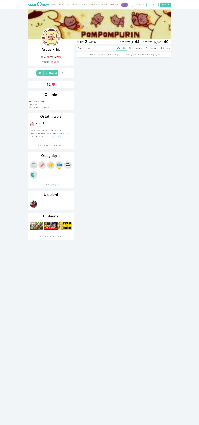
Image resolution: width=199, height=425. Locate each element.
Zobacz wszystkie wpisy (50, 145)
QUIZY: (81, 42)
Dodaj (165, 5)
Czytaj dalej (55, 136)
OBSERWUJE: (129, 42)
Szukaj (140, 5)
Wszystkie (121, 48)
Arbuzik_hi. (42, 123)
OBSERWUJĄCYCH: (156, 42)
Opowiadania (109, 5)
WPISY (92, 42)
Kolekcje (166, 48)
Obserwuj (48, 73)
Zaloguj (152, 5)
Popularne (58, 5)
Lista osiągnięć (50, 184)
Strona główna (135, 48)
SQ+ (124, 5)
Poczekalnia (151, 48)
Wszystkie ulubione (50, 236)
